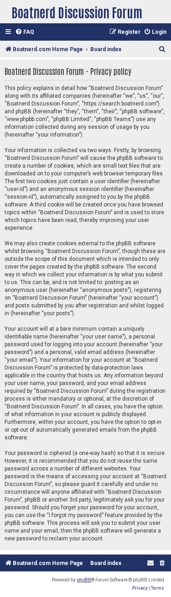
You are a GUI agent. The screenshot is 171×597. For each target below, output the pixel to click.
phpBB (84, 579)
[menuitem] (24, 32)
